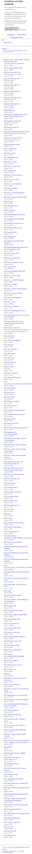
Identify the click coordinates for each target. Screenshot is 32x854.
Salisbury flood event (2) (13, 757)
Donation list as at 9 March (14, 542)
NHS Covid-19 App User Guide (15, 262)
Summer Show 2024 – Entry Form (16, 725)
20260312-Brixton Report (14, 818)
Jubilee (9, 591)
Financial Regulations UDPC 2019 (16, 214)
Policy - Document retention (15, 293)
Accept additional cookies (11, 27)
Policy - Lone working (13, 179)
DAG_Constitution (12, 349)
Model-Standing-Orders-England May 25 (18, 794)
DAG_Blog (10, 344)
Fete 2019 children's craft (13, 72)
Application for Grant (13, 157)
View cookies (22, 29)
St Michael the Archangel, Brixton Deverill (18, 131)
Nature (9, 514)
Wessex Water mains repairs (15, 610)
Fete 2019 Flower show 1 (13, 78)
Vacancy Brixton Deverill (14, 684)
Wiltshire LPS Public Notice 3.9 (16, 223)
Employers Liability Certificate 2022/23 (17, 614)
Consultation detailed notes (15, 492)
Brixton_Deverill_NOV (13, 253)
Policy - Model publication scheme (16, 310)
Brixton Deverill (11, 419)
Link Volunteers (11, 210)
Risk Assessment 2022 (13, 632)
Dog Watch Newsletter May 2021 (16, 410)
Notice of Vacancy (12, 232)
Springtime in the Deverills (14, 121)
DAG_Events (11, 353)
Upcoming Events (11, 34)
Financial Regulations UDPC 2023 (16, 636)
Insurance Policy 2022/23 (14, 628)
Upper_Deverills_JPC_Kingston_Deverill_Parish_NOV (18, 384)
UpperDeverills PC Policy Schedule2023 (18, 699)
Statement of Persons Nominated (16, 414)
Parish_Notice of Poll (13, 423)
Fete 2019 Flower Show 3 (14, 91)
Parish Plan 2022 (12, 606)
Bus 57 (9, 673)
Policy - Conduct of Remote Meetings (17, 197)
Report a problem (22, 34)
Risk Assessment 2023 (13, 645)
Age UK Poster (11, 483)
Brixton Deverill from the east (14, 138)
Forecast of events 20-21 (14, 327)
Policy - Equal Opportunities (15, 184)
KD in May (10, 201)
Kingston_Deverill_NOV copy (15, 227)
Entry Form (10, 826)
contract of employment (14, 822)
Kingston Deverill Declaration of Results (18, 427)
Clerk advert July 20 (13, 205)
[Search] (16, 32)
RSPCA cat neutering (13, 401)
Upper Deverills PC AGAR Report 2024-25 (18, 813)
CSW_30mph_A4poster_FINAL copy (17, 729)
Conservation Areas (13, 500)
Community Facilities (13, 496)
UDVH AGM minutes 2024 (14, 714)
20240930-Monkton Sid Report (15, 779)
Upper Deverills (11, 847)
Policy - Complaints (13, 188)
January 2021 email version (15, 377)
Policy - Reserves (12, 162)
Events (4, 48)
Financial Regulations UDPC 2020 (16, 271)
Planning (10, 518)
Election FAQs (11, 388)
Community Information (18, 50)
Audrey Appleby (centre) (13, 144)
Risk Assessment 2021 (13, 478)
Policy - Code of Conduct (14, 166)
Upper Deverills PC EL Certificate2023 (17, 695)
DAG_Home (11, 358)
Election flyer (11, 392)
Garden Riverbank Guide (14, 619)
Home (10, 50)
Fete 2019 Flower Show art (14, 97)
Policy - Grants (11, 153)
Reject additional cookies (11, 29)
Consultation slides (12, 487)
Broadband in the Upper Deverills (16, 219)
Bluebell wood (11, 110)
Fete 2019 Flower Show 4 (14, 104)
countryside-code (12, 148)
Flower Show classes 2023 (14, 641)
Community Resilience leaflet (15, 68)
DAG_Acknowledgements (14, 340)
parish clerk (10, 366)
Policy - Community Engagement (16, 192)
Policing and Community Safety (16, 522)
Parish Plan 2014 (12, 831)
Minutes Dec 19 (12, 835)
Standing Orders (12, 170)
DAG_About (11, 336)
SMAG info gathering (13, 710)
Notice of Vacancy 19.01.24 (15, 665)
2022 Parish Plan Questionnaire (16, 474)
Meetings (9, 747)
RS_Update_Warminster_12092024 (17, 753)
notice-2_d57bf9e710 (13, 660)
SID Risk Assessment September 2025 (18, 804)
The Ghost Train (11, 669)
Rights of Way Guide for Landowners (17, 444)
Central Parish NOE (13, 774)
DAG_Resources (12, 362)
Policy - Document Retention (15, 175)
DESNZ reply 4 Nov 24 (13, 764)
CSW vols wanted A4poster (15, 650)
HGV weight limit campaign (15, 595)
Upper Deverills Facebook (16, 37)
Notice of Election (12, 405)
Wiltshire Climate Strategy (14, 527)
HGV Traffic (11, 509)
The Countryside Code (13, 531)
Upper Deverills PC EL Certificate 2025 (18, 783)
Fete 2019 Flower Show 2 (14, 85)
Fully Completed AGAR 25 (14, 809)
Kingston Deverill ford (12, 127)
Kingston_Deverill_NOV (14, 258)
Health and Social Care (13, 505)
